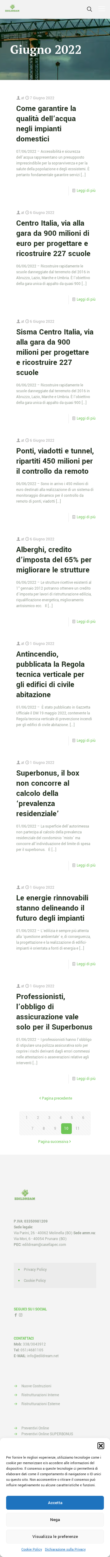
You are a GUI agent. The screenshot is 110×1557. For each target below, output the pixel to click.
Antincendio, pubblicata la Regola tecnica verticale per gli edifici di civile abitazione (50, 674)
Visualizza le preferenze (55, 1536)
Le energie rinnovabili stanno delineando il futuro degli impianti (52, 908)
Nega (55, 1520)
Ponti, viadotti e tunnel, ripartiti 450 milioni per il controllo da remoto (55, 461)
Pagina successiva (53, 1141)
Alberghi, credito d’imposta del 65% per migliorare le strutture (54, 559)
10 (66, 1128)
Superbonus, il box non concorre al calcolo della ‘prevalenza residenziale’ (47, 793)
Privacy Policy (35, 1269)
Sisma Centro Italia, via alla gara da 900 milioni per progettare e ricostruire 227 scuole (55, 352)
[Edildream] (12, 9)
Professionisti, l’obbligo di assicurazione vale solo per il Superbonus (54, 1012)
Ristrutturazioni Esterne (40, 1404)
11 (77, 1128)
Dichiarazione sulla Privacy (65, 1549)
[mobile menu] (102, 9)
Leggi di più (86, 190)
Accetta (55, 1503)
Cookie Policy (31, 1549)
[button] (101, 1446)
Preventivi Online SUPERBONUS (47, 1434)
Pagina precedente (57, 1098)
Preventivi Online (35, 1428)
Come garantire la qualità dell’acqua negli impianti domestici (46, 123)
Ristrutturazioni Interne (40, 1395)
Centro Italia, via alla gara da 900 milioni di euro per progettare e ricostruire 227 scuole (53, 238)
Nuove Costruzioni (36, 1386)
